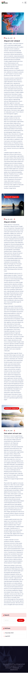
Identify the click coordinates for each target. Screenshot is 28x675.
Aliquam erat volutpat (12, 41)
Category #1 (8, 197)
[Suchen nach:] (10, 620)
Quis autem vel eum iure (12, 433)
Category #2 (8, 15)
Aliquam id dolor (10, 222)
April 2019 (7, 636)
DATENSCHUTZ (14, 669)
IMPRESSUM (16, 667)
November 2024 (9, 632)
